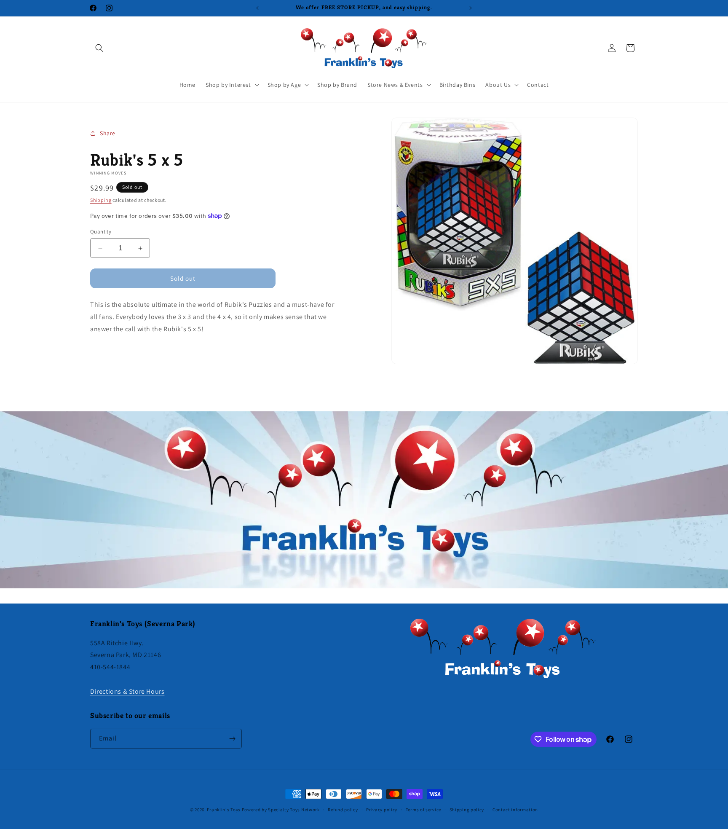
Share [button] (107, 133)
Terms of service (423, 810)
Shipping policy (467, 810)
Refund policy (343, 810)
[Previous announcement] (257, 8)
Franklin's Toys (224, 810)
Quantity (100, 231)
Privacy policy (381, 810)
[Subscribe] (232, 739)
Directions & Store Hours (127, 691)
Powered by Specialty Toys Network (281, 810)
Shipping (101, 200)
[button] (99, 48)
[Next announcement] (470, 8)
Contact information (515, 810)
